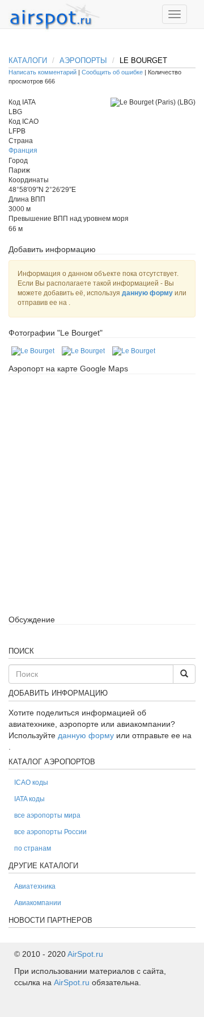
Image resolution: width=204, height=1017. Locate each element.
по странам (32, 848)
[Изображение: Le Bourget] (32, 351)
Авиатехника (35, 886)
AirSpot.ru (85, 954)
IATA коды (29, 799)
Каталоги (27, 60)
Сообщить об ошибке (112, 72)
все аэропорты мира (47, 815)
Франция (22, 150)
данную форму (147, 293)
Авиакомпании (37, 903)
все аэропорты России (50, 832)
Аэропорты (83, 60)
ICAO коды (31, 782)
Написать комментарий (42, 72)
